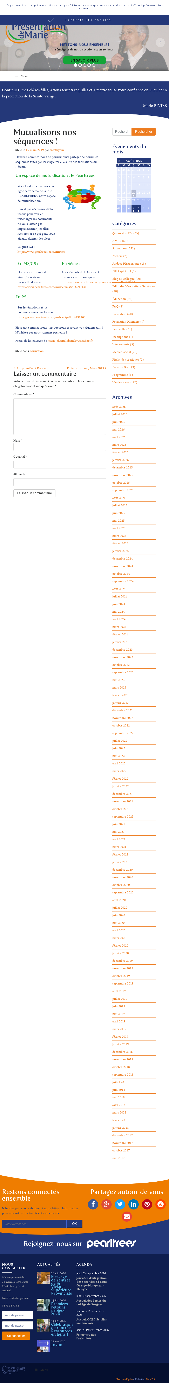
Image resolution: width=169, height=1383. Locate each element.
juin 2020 (118, 915)
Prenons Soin (121, 367)
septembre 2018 (123, 1074)
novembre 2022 (122, 717)
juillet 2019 (119, 998)
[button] (84, 20)
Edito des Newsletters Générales (133, 286)
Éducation (119, 298)
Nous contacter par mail (15, 1298)
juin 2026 (118, 421)
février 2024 (120, 634)
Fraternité (119, 329)
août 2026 (119, 406)
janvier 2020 (120, 953)
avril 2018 (119, 1104)
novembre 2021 (122, 801)
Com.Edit (150, 1379)
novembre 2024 (122, 566)
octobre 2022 (121, 725)
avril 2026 (119, 437)
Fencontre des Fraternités (86, 1336)
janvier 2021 (120, 862)
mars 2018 (119, 1112)
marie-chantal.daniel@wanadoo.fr (70, 340)
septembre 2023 (123, 672)
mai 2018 (118, 1097)
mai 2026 (118, 429)
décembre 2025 (122, 467)
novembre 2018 (122, 1059)
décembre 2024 (122, 558)
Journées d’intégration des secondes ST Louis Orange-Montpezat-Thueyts (91, 1283)
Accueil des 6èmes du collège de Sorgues (91, 1302)
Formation (37, 350)
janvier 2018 (120, 1127)
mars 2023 (119, 687)
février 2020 (120, 945)
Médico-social (121, 351)
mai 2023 (118, 679)
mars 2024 (119, 626)
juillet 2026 (119, 414)
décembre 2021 (122, 793)
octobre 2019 (121, 975)
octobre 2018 (121, 1066)
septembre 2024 (123, 581)
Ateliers (117, 256)
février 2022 (120, 778)
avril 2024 (119, 619)
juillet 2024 (119, 596)
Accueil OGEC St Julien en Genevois (91, 1321)
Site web (19, 474)
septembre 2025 (123, 490)
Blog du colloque (123, 278)
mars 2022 (119, 771)
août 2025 (119, 497)
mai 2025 (118, 520)
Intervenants (120, 344)
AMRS (116, 240)
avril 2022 (119, 763)
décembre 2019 (122, 960)
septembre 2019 (123, 983)
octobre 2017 (121, 1150)
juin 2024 (118, 604)
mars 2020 (119, 937)
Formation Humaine (126, 321)
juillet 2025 (119, 505)
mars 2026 (119, 444)
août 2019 (119, 991)
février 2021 (120, 854)
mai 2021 (118, 831)
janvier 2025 (120, 550)
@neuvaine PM (122, 233)
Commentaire (23, 394)
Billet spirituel (121, 271)
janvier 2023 (120, 702)
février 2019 (120, 1036)
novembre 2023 (122, 657)
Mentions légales (124, 1379)
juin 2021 (118, 824)
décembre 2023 (122, 649)
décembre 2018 (122, 1051)
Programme (120, 374)
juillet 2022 (119, 740)
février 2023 (120, 695)
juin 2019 (118, 1006)
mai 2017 (118, 1158)
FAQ (115, 306)
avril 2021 (119, 839)
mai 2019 (118, 1013)
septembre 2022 (123, 733)
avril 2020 (119, 930)
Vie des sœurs (121, 382)
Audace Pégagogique (125, 263)
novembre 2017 (122, 1142)
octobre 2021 (121, 808)
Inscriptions (120, 336)
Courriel (20, 456)
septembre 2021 (123, 816)
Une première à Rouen (30, 368)
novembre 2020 (122, 877)
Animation (119, 248)
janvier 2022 (120, 786)
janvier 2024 (120, 642)
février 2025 (120, 543)
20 (133, 192)
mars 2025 (119, 535)
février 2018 (120, 1120)
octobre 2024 (121, 573)
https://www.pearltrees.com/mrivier (41, 251)
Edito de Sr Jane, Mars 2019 (86, 368)
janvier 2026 (120, 459)
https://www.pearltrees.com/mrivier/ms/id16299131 (52, 286)
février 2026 (120, 452)
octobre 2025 (121, 482)
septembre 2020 (123, 892)
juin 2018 (118, 1089)
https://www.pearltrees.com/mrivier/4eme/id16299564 (99, 282)
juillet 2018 (119, 1082)
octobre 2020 (121, 884)
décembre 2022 (122, 710)
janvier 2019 (120, 1044)
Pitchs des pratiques (125, 359)
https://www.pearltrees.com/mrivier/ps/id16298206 (52, 317)
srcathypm (57, 149)
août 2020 (119, 900)
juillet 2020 (119, 907)
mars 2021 (119, 846)
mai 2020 (118, 922)
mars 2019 (119, 1029)
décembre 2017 (122, 1135)
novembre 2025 (122, 475)
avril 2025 (119, 528)
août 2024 (119, 588)
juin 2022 (118, 748)
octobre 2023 (121, 664)
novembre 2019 (122, 968)
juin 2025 (118, 512)
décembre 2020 (122, 869)
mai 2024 (118, 611)
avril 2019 (119, 1021)
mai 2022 (118, 755)
